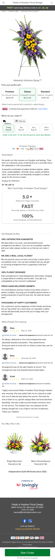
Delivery (7, 122)
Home (4, 11)
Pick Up (22, 121)
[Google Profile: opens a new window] (30, 521)
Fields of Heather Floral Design (28, 3)
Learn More (42, 109)
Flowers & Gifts (13, 11)
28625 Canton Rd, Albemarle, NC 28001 (27, 507)
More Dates (46, 128)
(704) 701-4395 (27, 509)
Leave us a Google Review (27, 528)
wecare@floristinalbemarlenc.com (27, 512)
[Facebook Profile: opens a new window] (24, 521)
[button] (49, 554)
